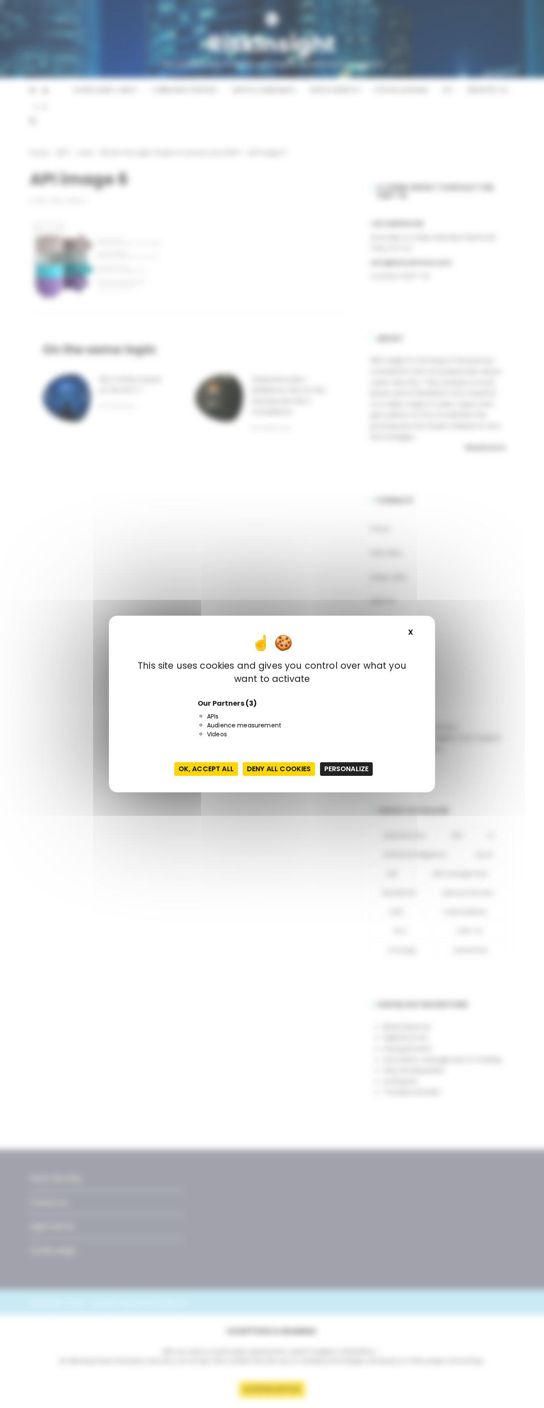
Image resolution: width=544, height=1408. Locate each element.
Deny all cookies (279, 769)
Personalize (346, 769)
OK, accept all (206, 769)
